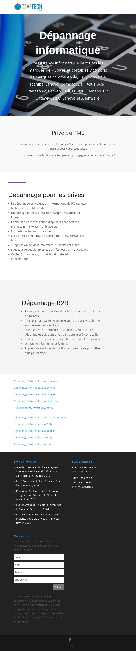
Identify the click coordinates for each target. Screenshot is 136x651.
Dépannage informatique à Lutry (33, 444)
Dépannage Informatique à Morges (34, 394)
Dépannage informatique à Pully (33, 437)
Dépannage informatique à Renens (34, 430)
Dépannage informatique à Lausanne (36, 381)
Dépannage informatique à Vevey (33, 408)
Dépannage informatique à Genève (34, 387)
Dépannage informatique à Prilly (33, 424)
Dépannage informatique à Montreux (36, 401)
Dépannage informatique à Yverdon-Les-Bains (41, 417)
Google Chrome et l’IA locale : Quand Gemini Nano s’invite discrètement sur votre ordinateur (39, 472)
